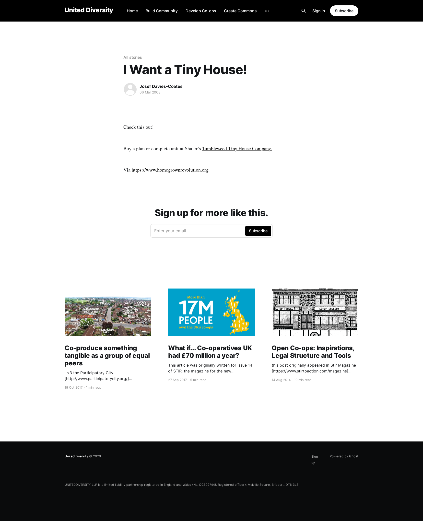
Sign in (318, 10)
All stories (132, 57)
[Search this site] (303, 11)
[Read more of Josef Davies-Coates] (130, 89)
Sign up (314, 459)
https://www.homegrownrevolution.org (170, 169)
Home (132, 10)
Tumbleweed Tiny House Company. (237, 148)
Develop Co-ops (201, 10)
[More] (266, 11)
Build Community (162, 10)
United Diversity (89, 10)
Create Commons (240, 10)
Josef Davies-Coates (161, 86)
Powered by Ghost (344, 456)
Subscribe (344, 10)
